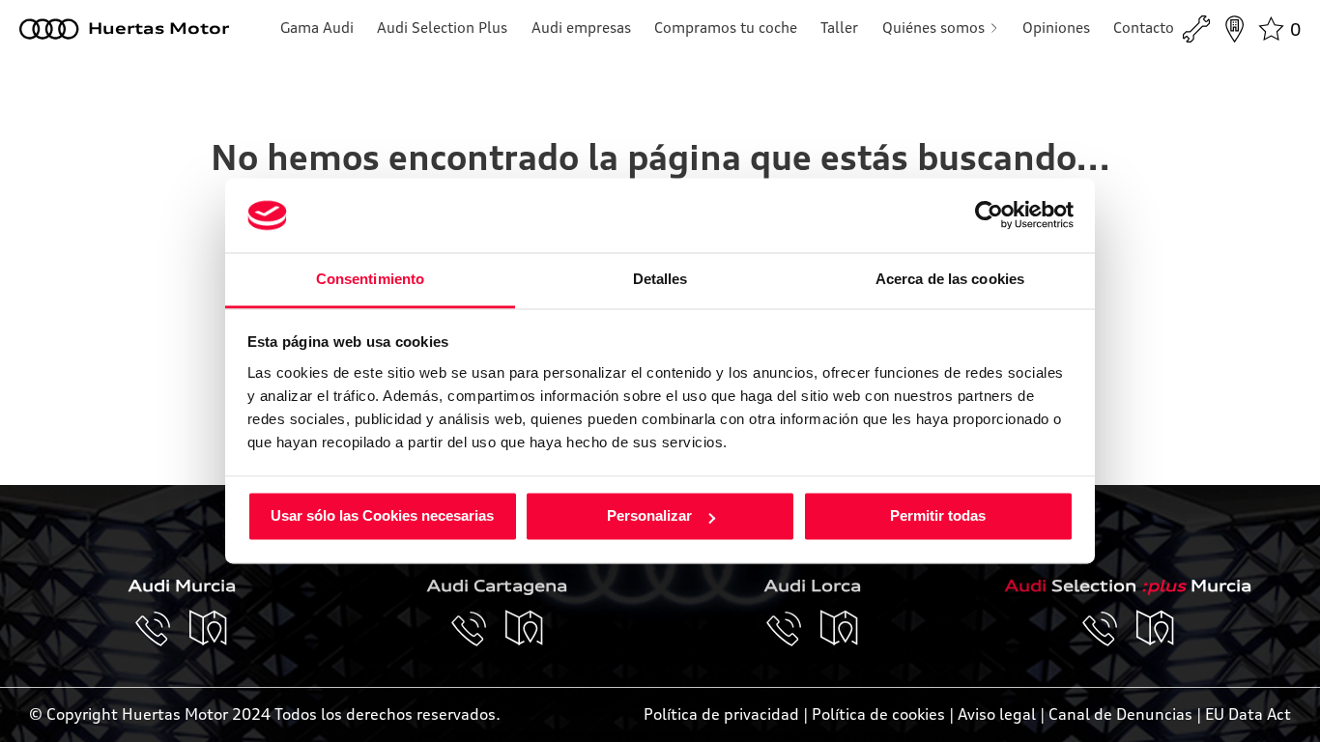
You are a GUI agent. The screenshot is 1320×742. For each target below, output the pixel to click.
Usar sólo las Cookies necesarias (382, 516)
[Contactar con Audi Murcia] (162, 629)
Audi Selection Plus (442, 27)
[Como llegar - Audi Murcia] (208, 629)
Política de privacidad (721, 714)
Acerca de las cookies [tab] (949, 279)
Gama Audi (317, 27)
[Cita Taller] (1196, 29)
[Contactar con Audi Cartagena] (478, 629)
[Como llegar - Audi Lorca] (839, 629)
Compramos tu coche (725, 27)
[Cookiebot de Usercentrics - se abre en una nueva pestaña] (989, 215)
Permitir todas (938, 516)
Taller (839, 27)
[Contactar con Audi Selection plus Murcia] (1109, 629)
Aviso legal (997, 714)
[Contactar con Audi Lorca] (793, 629)
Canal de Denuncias (1120, 714)
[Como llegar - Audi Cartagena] (524, 629)
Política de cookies (878, 714)
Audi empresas (581, 27)
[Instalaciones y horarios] (1234, 28)
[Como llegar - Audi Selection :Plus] (1155, 629)
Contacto (1143, 27)
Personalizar (649, 516)
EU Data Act (1248, 714)
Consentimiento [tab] (370, 279)
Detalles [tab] (660, 279)
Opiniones (1056, 27)
